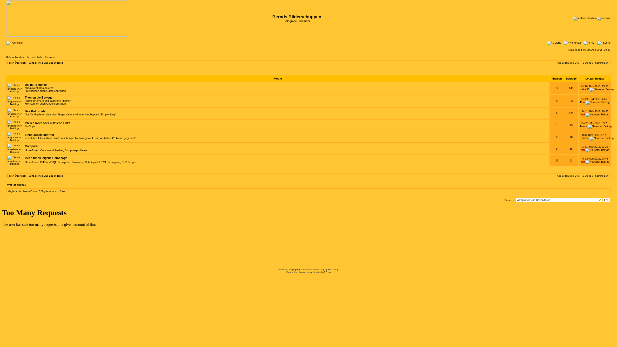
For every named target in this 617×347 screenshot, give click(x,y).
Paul (582, 102)
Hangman (575, 42)
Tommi (583, 126)
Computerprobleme (76, 150)
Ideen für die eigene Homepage (46, 158)
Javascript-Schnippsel (85, 162)
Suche (606, 42)
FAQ (592, 42)
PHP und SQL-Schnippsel (55, 162)
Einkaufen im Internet (39, 135)
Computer (32, 146)
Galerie (556, 42)
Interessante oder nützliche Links (47, 123)
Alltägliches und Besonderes (46, 62)
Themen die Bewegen (39, 97)
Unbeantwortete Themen (20, 57)
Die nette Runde (36, 85)
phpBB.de (325, 272)
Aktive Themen (45, 57)
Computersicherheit (51, 150)
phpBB (296, 269)
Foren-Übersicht (16, 62)
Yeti (582, 114)
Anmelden (17, 42)
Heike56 (584, 89)
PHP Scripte (129, 162)
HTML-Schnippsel (109, 162)
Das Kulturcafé (35, 111)
